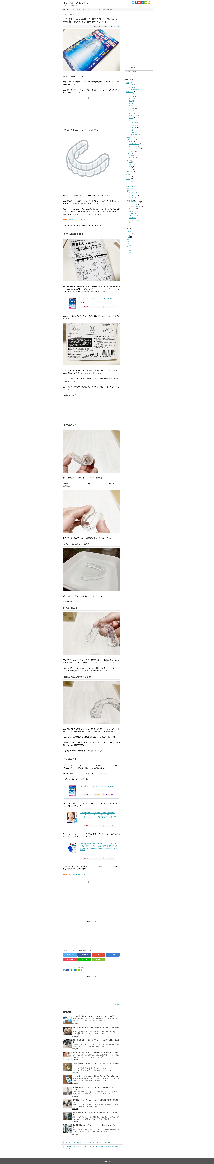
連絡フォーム (110, 9)
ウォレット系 (133, 220)
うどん (90, 9)
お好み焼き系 (133, 115)
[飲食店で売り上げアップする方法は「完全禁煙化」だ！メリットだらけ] (67, 1116)
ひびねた (116, 1004)
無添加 (68, 9)
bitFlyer (131, 213)
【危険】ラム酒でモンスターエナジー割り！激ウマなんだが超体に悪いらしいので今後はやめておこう (93, 1147)
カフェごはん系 (134, 135)
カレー (131, 113)
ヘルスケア (116, 26)
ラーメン (84, 9)
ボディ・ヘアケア (134, 148)
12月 (129, 233)
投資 (127, 191)
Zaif (130, 211)
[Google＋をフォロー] (139, 2)
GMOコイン (132, 215)
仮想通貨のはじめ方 (135, 206)
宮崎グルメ (129, 92)
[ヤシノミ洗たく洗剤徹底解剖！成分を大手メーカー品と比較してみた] (67, 1079)
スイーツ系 (132, 127)
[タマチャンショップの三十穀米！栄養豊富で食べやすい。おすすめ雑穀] (67, 1031)
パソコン (129, 174)
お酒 (127, 83)
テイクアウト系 (134, 122)
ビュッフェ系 (133, 120)
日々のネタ (129, 171)
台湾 (130, 162)
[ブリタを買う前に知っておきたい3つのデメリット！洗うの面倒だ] (67, 1019)
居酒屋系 (132, 108)
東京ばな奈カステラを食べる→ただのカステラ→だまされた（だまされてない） (90, 1142)
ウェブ (128, 179)
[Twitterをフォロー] (133, 2)
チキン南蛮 (132, 93)
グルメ (128, 153)
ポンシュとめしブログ (76, 2)
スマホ (128, 176)
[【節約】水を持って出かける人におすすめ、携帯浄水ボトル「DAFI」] (67, 1091)
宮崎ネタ (129, 137)
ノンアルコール (134, 89)
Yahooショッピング (109, 306)
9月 (129, 235)
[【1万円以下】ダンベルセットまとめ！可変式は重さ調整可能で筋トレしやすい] (67, 1103)
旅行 (127, 160)
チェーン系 (132, 125)
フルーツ (132, 151)
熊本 (130, 167)
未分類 (128, 222)
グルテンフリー (76, 9)
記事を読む (75, 1023)
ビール (131, 87)
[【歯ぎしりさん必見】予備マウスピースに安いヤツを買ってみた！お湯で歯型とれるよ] (113, 955)
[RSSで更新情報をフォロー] (149, 2)
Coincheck (132, 209)
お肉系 (131, 103)
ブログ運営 (129, 181)
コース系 (132, 132)
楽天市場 (86, 306)
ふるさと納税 (133, 155)
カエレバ (86, 302)
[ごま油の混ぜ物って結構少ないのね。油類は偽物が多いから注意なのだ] (67, 1067)
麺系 (130, 101)
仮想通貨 (129, 200)
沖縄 (130, 164)
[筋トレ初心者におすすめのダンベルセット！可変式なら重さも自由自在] (67, 1043)
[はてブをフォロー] (142, 2)
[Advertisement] (92, 111)
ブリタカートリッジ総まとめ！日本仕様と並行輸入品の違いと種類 (95, 1052)
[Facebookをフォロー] (136, 2)
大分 (130, 169)
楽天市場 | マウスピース (77, 220)
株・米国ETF (133, 192)
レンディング (133, 204)
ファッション (130, 188)
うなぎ (131, 118)
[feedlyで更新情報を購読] (145, 2)
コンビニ (132, 157)
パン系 (131, 130)
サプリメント (133, 146)
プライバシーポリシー (99, 9)
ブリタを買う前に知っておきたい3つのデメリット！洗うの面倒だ (94, 1016)
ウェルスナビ (133, 195)
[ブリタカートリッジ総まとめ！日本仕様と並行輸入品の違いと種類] (67, 1056)
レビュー (129, 183)
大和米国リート (134, 197)
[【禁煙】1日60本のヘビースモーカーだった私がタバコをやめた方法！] (67, 1128)
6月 (129, 237)
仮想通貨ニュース (134, 202)
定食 (130, 110)
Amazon (97, 306)
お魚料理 (132, 105)
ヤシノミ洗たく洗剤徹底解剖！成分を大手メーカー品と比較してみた (95, 1076)
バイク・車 (129, 186)
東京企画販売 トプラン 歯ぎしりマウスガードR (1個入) (97, 298)
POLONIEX (132, 218)
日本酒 (63, 9)
